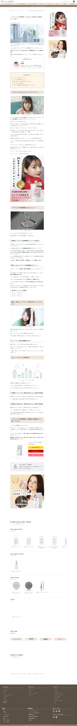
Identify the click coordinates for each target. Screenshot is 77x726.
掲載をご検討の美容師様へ (33, 716)
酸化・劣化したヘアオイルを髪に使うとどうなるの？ (21, 81)
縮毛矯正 (5, 702)
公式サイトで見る (36, 454)
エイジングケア (6, 714)
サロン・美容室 (6, 721)
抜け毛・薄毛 (5, 716)
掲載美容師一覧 (31, 714)
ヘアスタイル (5, 689)
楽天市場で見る (36, 451)
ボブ (4, 693)
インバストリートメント (58, 693)
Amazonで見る (36, 447)
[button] (26, 450)
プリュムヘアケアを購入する (34, 712)
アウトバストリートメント (21, 10)
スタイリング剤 (57, 696)
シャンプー (56, 691)
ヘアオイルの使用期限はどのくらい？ (19, 79)
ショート (5, 691)
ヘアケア (14, 10)
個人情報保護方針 (32, 718)
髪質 (4, 718)
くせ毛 (4, 712)
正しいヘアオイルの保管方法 (17, 83)
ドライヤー (56, 698)
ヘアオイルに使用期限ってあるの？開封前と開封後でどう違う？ (35, 10)
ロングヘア (5, 696)
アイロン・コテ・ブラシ (58, 700)
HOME (11, 10)
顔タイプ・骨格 (6, 720)
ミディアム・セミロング (33, 693)
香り (55, 702)
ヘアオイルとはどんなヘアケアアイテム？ (19, 77)
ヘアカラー (5, 700)
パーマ (4, 698)
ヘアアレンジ (31, 689)
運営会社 (30, 720)
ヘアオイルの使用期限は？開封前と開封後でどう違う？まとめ (23, 85)
